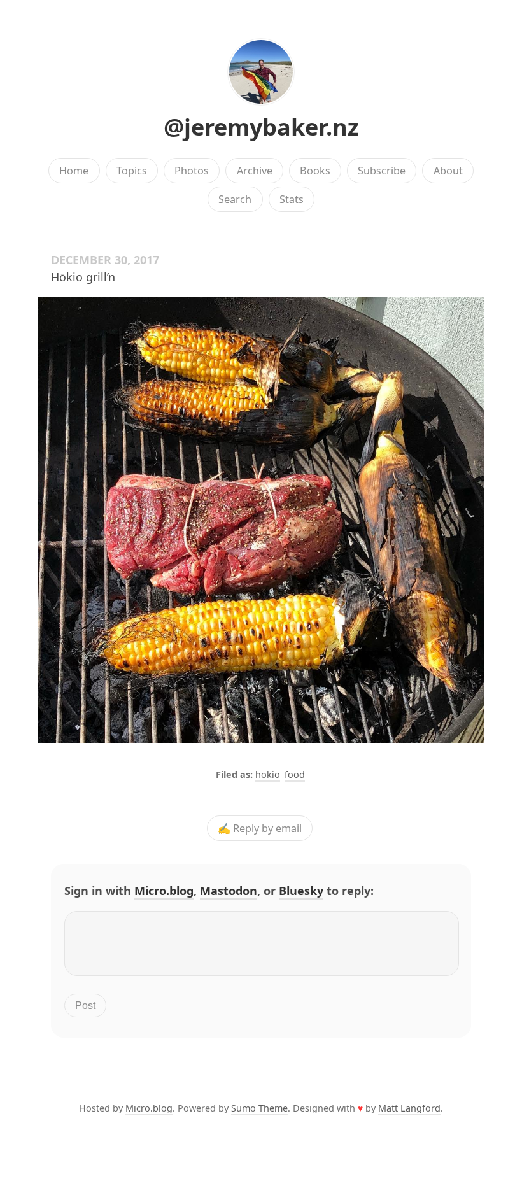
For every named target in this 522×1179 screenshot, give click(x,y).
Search (234, 199)
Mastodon (228, 890)
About (448, 171)
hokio (267, 774)
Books (315, 171)
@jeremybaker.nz (261, 127)
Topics (131, 171)
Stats (291, 199)
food (295, 774)
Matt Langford (409, 1108)
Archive (254, 171)
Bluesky (301, 890)
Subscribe (382, 171)
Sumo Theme (259, 1108)
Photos (191, 171)
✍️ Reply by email (260, 828)
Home (73, 171)
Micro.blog (164, 890)
